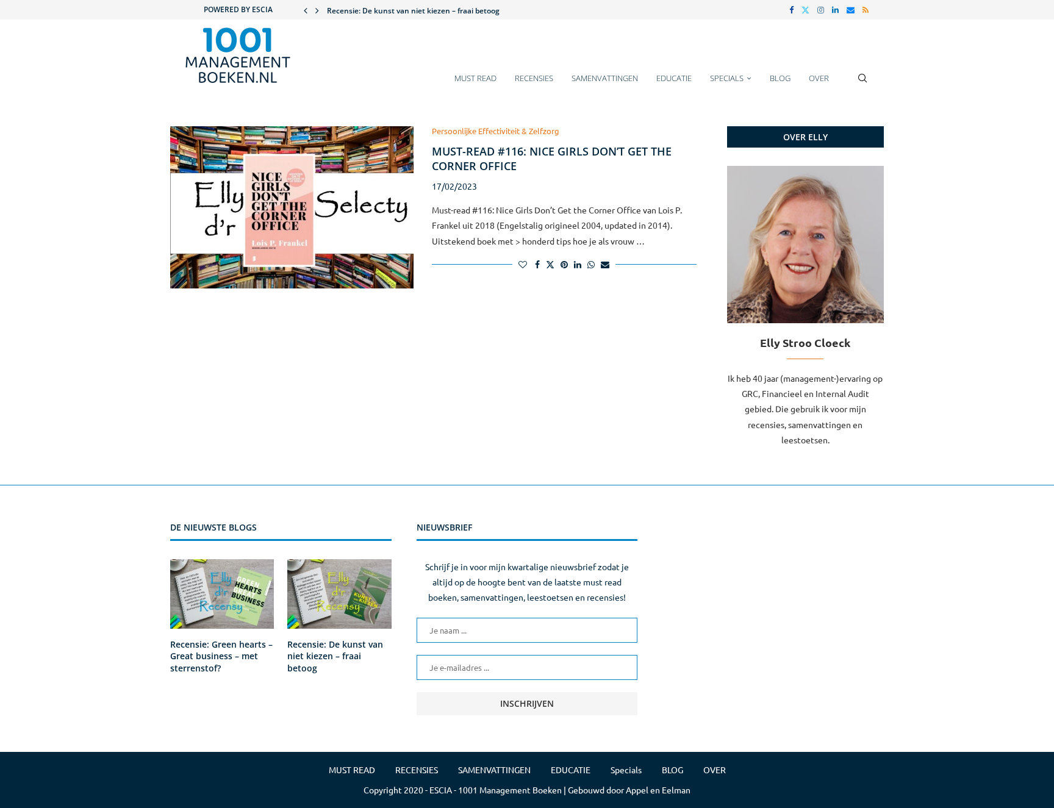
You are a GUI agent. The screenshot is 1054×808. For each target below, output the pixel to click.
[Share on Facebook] (537, 264)
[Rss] (865, 10)
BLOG (780, 78)
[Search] (862, 84)
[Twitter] (805, 10)
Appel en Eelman (658, 789)
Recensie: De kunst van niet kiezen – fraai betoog (413, 10)
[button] (305, 10)
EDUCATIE (674, 78)
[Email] (851, 10)
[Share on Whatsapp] (591, 264)
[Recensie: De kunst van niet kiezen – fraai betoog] (339, 594)
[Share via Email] (605, 264)
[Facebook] (791, 10)
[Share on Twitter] (550, 264)
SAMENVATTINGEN (605, 78)
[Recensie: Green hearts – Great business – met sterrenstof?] (222, 594)
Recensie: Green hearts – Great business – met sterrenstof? (221, 656)
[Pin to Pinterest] (564, 264)
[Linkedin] (835, 10)
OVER (819, 78)
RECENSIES (534, 78)
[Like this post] (522, 264)
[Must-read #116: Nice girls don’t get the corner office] (292, 207)
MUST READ (475, 78)
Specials (727, 78)
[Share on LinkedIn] (577, 264)
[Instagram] (820, 10)
